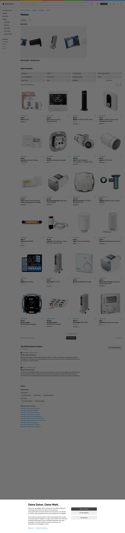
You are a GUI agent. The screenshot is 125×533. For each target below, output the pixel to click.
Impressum (31, 528)
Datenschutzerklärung (41, 528)
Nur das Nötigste (84, 513)
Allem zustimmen (84, 509)
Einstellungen (84, 517)
